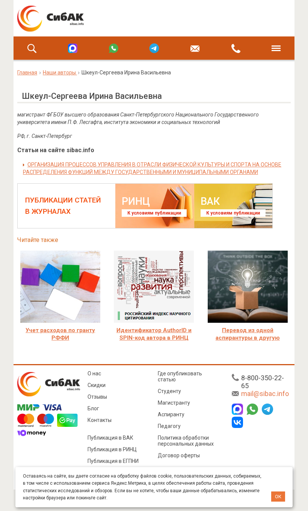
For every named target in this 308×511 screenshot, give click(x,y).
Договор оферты (179, 455)
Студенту (169, 391)
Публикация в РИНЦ (112, 449)
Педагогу (169, 426)
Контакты (100, 420)
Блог (93, 408)
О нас (94, 373)
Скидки (97, 385)
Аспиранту (171, 414)
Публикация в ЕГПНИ (113, 461)
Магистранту (174, 403)
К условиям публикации (154, 213)
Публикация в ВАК (110, 438)
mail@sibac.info (265, 394)
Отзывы (97, 397)
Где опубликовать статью (180, 376)
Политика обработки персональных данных (186, 441)
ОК (278, 496)
